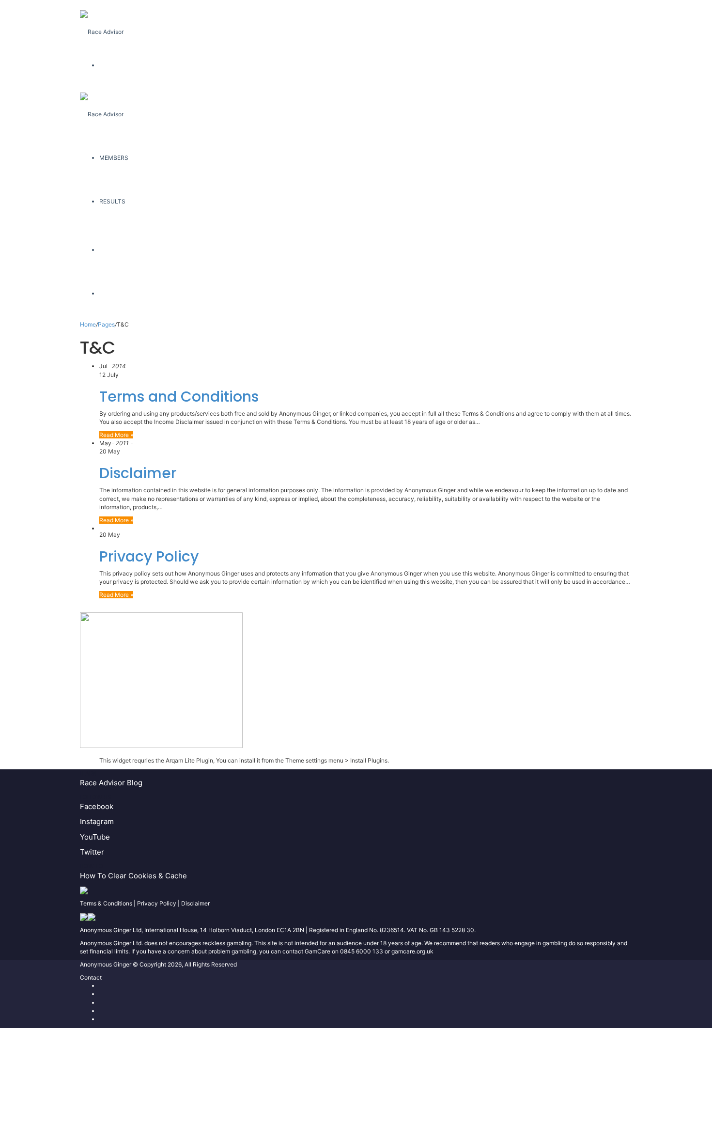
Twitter (92, 852)
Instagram (97, 821)
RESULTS (112, 201)
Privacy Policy (149, 556)
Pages (106, 324)
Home (88, 324)
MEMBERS (113, 157)
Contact (91, 977)
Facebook (96, 806)
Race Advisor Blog (111, 782)
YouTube (95, 837)
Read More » (116, 434)
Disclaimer (137, 473)
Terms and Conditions (179, 396)
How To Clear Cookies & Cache (133, 875)
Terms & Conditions (106, 903)
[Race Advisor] (102, 21)
